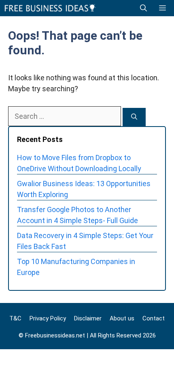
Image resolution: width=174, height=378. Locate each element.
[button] (143, 8)
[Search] (134, 117)
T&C (15, 318)
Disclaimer (88, 318)
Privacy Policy (48, 318)
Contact (153, 318)
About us (122, 318)
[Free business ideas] (51, 8)
